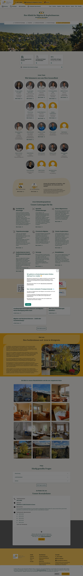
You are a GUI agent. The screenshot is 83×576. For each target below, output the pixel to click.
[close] (57, 271)
